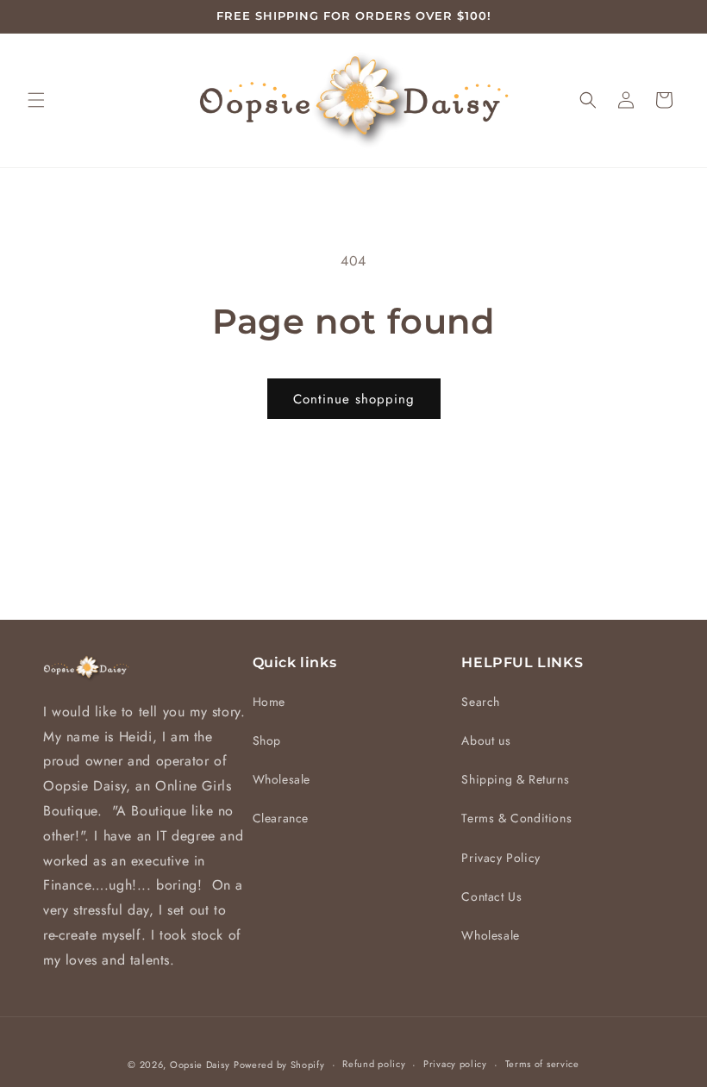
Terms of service (542, 1064)
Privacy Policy (500, 857)
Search (480, 701)
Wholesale (281, 779)
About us (485, 740)
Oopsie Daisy (199, 1064)
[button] (36, 100)
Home (269, 701)
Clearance (281, 818)
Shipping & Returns (515, 779)
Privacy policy (455, 1064)
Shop (267, 740)
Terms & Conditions (516, 818)
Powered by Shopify (279, 1064)
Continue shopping (354, 399)
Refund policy (373, 1064)
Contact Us (491, 896)
